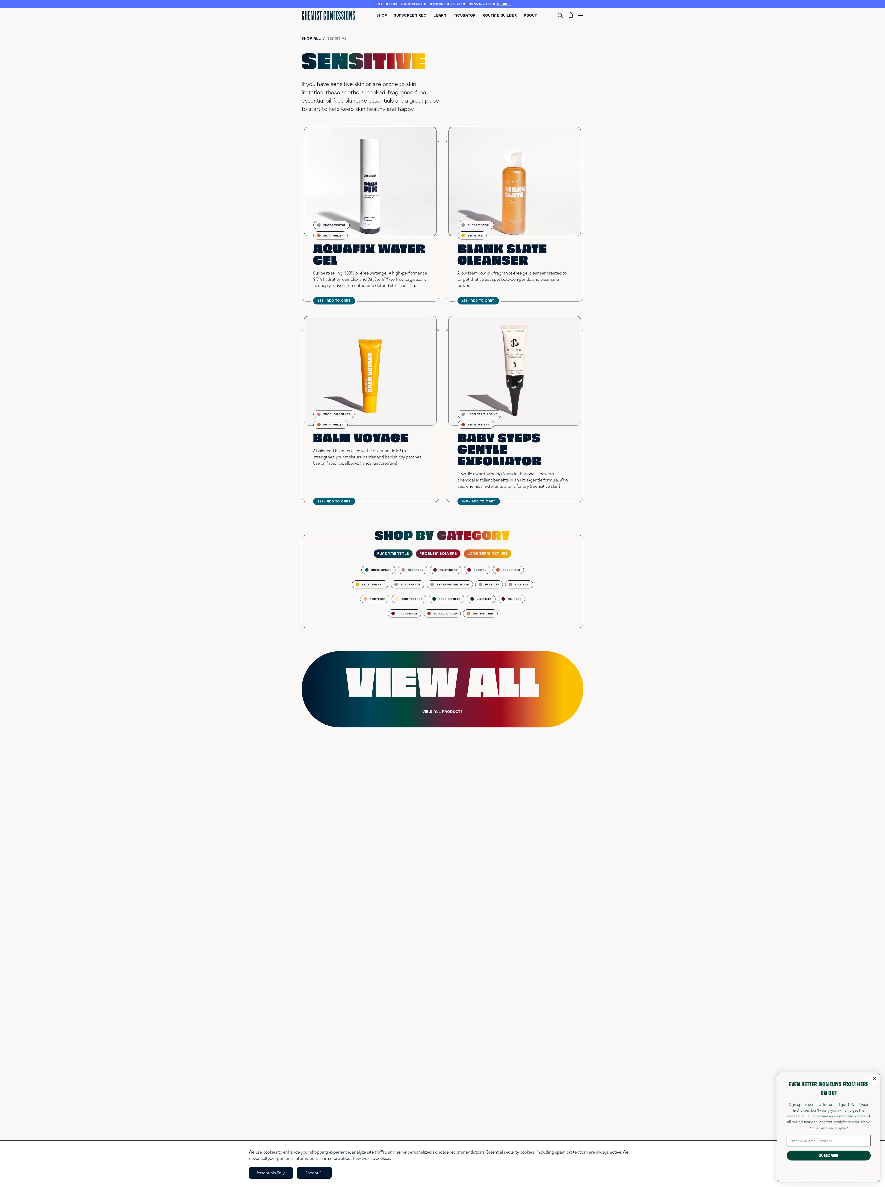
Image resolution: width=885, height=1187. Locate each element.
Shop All (311, 38)
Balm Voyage (360, 439)
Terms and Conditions (849, 1167)
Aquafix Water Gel (369, 256)
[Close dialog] (874, 1079)
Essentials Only (271, 1172)
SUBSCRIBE (828, 1155)
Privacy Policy (799, 1171)
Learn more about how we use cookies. (355, 1158)
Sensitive (337, 38)
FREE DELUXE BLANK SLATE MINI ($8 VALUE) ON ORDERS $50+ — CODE (443, 4)
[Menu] (580, 15)
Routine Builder (500, 15)
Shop (382, 15)
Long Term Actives (487, 553)
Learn (440, 15)
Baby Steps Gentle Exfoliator (499, 451)
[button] (442, 4)
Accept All (314, 1172)
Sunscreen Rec (410, 15)
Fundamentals (393, 553)
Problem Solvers (438, 553)
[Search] (561, 15)
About (530, 15)
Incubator (464, 15)
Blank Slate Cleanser (502, 256)
